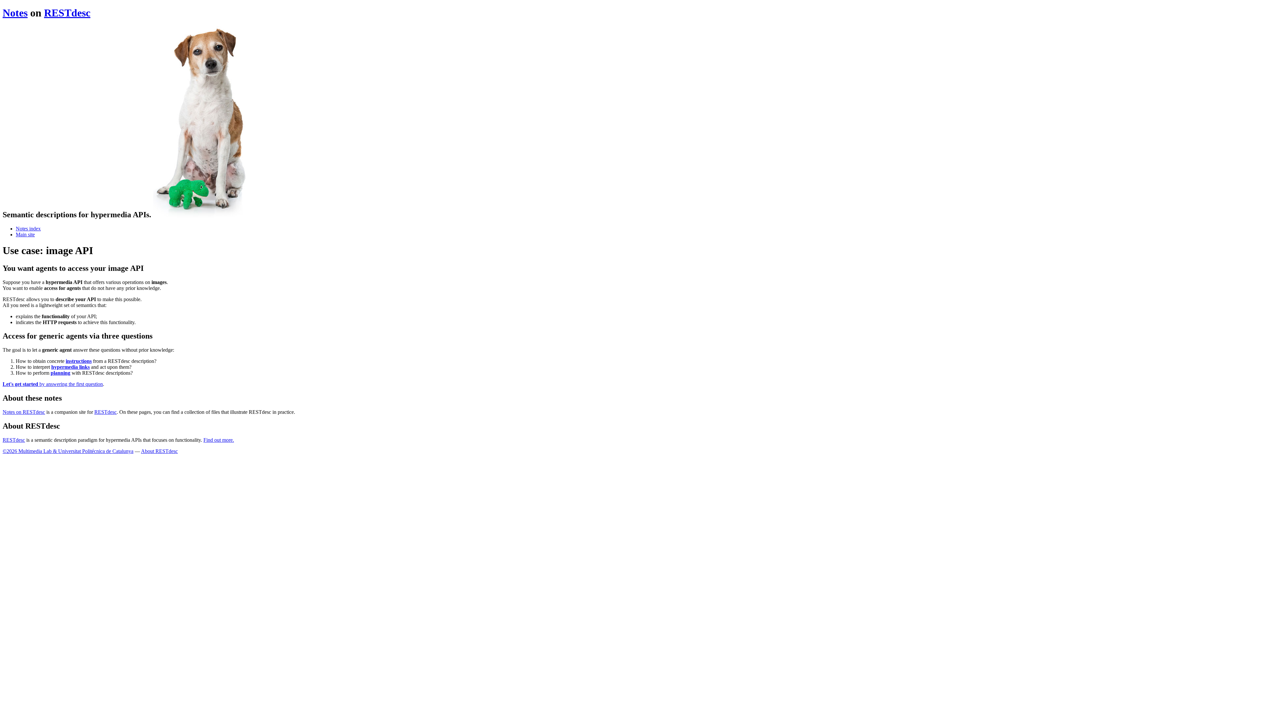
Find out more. (218, 440)
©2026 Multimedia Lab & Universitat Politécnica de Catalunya (68, 451)
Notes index (28, 228)
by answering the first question (53, 384)
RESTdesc (67, 13)
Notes (15, 13)
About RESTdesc (159, 451)
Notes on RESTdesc (24, 412)
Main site (25, 234)
